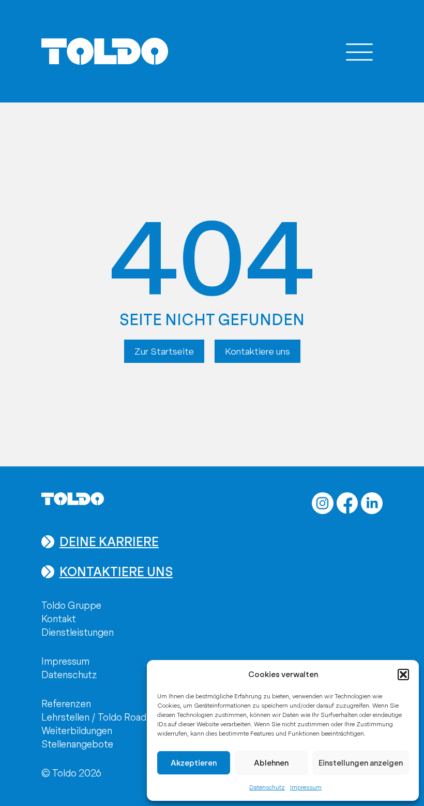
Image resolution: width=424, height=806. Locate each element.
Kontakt (58, 619)
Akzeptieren (194, 763)
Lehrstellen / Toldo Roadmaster (109, 717)
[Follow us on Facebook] (347, 503)
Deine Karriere (109, 541)
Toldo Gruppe (71, 605)
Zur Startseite (164, 351)
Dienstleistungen (77, 632)
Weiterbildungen (76, 731)
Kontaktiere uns (257, 351)
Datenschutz (267, 787)
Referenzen (66, 704)
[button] (403, 674)
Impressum (306, 787)
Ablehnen (271, 763)
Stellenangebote (77, 744)
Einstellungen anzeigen (361, 763)
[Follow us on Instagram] (323, 503)
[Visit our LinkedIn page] (372, 503)
